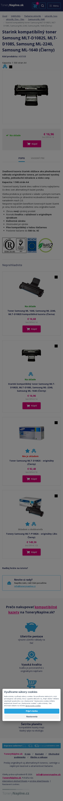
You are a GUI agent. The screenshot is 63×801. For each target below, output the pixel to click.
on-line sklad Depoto (39, 781)
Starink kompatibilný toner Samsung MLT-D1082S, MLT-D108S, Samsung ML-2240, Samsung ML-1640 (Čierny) (31, 387)
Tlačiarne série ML (32, 16)
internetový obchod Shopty (15, 781)
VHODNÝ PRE (37, 158)
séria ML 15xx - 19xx (15, 19)
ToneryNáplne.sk (11, 777)
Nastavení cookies (10, 784)
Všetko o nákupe (38, 757)
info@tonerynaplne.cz (25, 586)
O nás (27, 754)
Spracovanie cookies (33, 706)
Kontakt (39, 754)
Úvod (4, 16)
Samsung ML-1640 (36, 19)
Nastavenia (31, 716)
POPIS (22, 158)
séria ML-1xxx (51, 16)
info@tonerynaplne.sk (48, 774)
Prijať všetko (32, 711)
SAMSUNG (15, 16)
